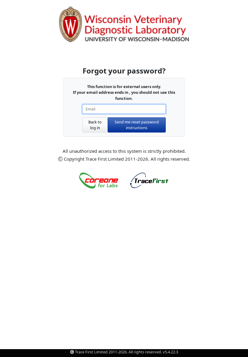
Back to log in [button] (95, 124)
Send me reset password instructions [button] (137, 124)
